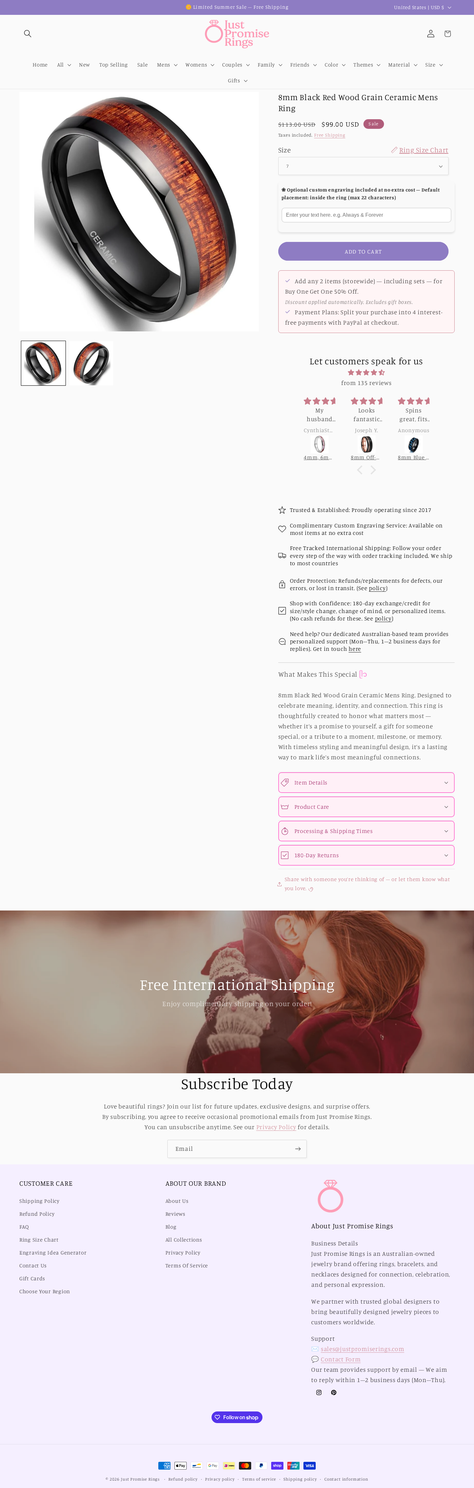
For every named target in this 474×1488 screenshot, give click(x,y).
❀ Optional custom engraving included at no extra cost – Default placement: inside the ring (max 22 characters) (360, 193)
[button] (27, 33)
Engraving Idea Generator (52, 1252)
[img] (366, 372)
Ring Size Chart (39, 1239)
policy (377, 587)
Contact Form (341, 1359)
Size (363, 149)
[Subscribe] (297, 1149)
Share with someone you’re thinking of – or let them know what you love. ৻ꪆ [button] (367, 883)
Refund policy (183, 1479)
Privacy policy (220, 1479)
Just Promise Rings (140, 1479)
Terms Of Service (186, 1265)
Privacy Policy (276, 1127)
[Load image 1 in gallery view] (43, 363)
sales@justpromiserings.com (362, 1349)
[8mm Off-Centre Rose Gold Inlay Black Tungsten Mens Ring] (366, 444)
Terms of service (259, 1479)
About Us (177, 1201)
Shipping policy (300, 1479)
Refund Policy (36, 1214)
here (355, 648)
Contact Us (33, 1265)
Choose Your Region (44, 1291)
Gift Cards (32, 1278)
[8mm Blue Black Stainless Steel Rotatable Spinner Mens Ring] (414, 444)
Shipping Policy (39, 1201)
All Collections (183, 1239)
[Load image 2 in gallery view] (91, 363)
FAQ (24, 1227)
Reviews (175, 1214)
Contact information (346, 1479)
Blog (171, 1227)
